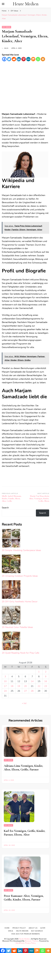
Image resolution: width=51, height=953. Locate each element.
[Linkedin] (19, 59)
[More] (43, 59)
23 (45, 686)
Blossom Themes (31, 941)
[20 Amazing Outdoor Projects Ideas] (11, 564)
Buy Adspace (37, 931)
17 (5, 686)
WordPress (19, 943)
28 (32, 690)
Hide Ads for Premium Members (25, 934)
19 (18, 686)
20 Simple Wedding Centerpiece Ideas (21, 550)
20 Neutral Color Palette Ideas (17, 627)
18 (12, 686)
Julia (6, 48)
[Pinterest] (23, 59)
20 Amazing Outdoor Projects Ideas (20, 575)
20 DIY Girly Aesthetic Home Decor (20, 601)
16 (45, 681)
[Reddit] (14, 59)
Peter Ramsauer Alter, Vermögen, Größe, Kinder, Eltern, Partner (24, 897)
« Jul (24, 703)
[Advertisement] (25, 87)
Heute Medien (25, 4)
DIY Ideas (6, 27)
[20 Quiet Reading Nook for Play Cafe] (11, 641)
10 (5, 681)
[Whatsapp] (38, 59)
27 (25, 690)
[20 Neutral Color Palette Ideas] (11, 615)
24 (5, 690)
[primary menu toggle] (3, 4)
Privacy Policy (30, 943)
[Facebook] (4, 59)
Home (7, 928)
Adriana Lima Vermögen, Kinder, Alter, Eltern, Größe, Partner (23, 767)
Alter (42, 928)
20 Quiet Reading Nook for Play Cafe (20, 652)
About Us (33, 928)
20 (25, 686)
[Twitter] (9, 59)
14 (32, 681)
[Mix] (33, 59)
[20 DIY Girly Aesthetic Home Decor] (11, 590)
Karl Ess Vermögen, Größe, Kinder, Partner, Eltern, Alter (24, 832)
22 (39, 686)
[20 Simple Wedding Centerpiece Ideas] (11, 539)
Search (5, 507)
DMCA (10, 931)
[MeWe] (28, 59)
